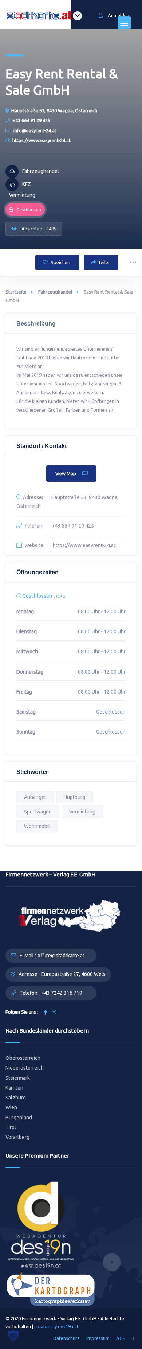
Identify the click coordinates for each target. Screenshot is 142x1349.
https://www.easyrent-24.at (41, 140)
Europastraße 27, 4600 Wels (73, 974)
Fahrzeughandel (55, 291)
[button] (13, 1336)
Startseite (16, 291)
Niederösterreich (24, 1068)
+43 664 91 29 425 (31, 120)
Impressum (98, 1338)
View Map (65, 473)
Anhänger (35, 797)
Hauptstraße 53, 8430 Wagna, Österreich (54, 110)
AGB (121, 1338)
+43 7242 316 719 (61, 993)
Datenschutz (66, 1338)
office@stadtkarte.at (61, 955)
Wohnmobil (37, 826)
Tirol (10, 1127)
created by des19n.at (56, 1326)
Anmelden (118, 15)
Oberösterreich (22, 1058)
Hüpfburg (74, 797)
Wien (11, 1107)
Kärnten (14, 1088)
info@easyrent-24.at (34, 130)
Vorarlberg (17, 1137)
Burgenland (18, 1117)
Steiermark (17, 1078)
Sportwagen (38, 812)
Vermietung (82, 812)
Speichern (61, 262)
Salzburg (15, 1097)
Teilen (104, 262)
